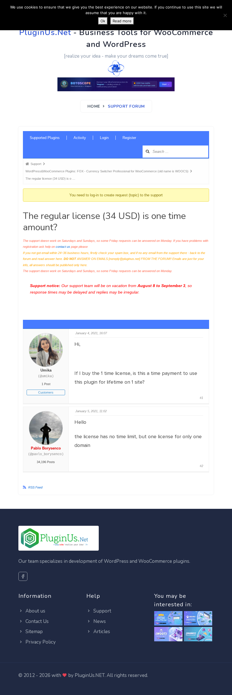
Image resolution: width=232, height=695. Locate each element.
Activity (80, 138)
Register (129, 138)
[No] (225, 15)
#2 (201, 466)
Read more (122, 21)
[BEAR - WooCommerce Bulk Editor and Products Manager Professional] (198, 618)
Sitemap (33, 631)
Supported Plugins (45, 138)
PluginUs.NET (90, 675)
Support (101, 611)
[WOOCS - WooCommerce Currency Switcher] (168, 618)
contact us (63, 246)
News (99, 621)
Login (104, 138)
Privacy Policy (40, 642)
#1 (201, 397)
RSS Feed (35, 487)
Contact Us (36, 621)
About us (34, 611)
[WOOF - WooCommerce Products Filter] (198, 634)
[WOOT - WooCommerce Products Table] (168, 634)
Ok (102, 21)
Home (93, 106)
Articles (101, 631)
